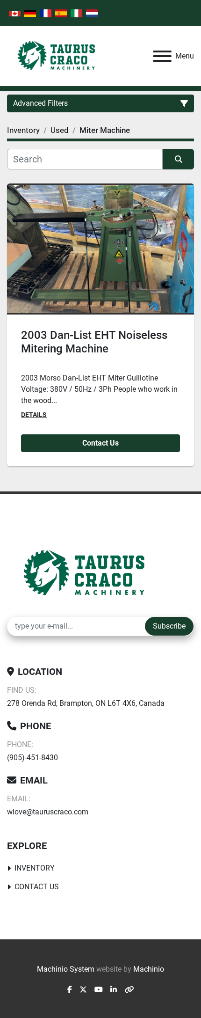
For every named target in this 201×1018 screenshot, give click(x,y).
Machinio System (65, 969)
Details (34, 414)
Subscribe (169, 626)
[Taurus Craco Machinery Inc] (90, 573)
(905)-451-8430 (32, 757)
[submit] (178, 159)
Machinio (148, 969)
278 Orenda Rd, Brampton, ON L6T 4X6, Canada (86, 703)
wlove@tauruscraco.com (47, 811)
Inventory (34, 868)
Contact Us (100, 443)
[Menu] (162, 56)
